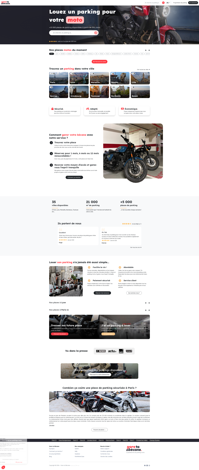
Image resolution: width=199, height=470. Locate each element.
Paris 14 (101, 440)
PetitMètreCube (79, 456)
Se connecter (193, 2)
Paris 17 (75, 440)
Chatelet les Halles (141, 440)
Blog (50, 456)
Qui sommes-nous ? (134, 293)
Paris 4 (119, 440)
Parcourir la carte (100, 61)
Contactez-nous (105, 454)
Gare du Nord (110, 440)
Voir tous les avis (135, 247)
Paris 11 (54, 440)
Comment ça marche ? (74, 177)
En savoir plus (108, 334)
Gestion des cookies (106, 456)
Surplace (77, 454)
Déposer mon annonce (102, 293)
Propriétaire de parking (180, 2)
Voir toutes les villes (143, 69)
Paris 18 (125, 440)
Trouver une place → (99, 429)
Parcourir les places (60, 334)
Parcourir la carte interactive (99, 374)
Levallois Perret (91, 440)
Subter (77, 448)
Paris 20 (82, 440)
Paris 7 (132, 440)
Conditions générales (106, 451)
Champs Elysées (155, 440)
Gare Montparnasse (65, 440)
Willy (76, 451)
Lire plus (51, 425)
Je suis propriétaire (54, 454)
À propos (51, 448)
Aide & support (104, 448)
